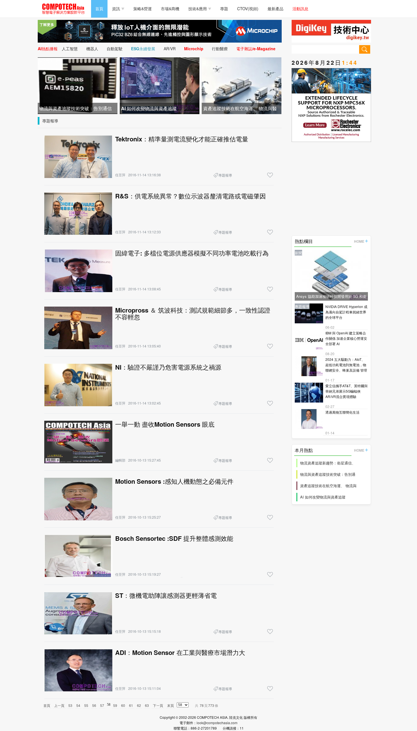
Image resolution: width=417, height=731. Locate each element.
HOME (359, 241)
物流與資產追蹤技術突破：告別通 (327, 474)
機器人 (92, 48)
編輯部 (120, 460)
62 (139, 705)
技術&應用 (197, 8)
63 (147, 705)
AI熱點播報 (48, 48)
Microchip (193, 48)
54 (78, 705)
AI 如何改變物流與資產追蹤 (323, 497)
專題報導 (50, 120)
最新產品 (275, 8)
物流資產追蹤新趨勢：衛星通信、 (327, 463)
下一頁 (158, 705)
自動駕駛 (115, 48)
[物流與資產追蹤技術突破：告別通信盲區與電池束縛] (77, 85)
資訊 (116, 8)
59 (115, 705)
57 (102, 705)
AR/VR (170, 48)
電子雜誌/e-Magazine (255, 48)
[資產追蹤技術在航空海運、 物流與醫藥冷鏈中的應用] (241, 85)
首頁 (99, 8)
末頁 (170, 705)
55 (86, 705)
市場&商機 (170, 8)
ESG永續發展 (143, 48)
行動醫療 (220, 48)
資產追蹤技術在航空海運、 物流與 (328, 485)
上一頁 (59, 705)
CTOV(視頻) (247, 8)
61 (131, 705)
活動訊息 (300, 8)
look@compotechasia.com (217, 722)
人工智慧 (70, 48)
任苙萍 (120, 174)
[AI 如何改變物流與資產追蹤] (159, 85)
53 (70, 705)
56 (94, 705)
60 (123, 705)
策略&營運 (142, 8)
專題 (224, 8)
